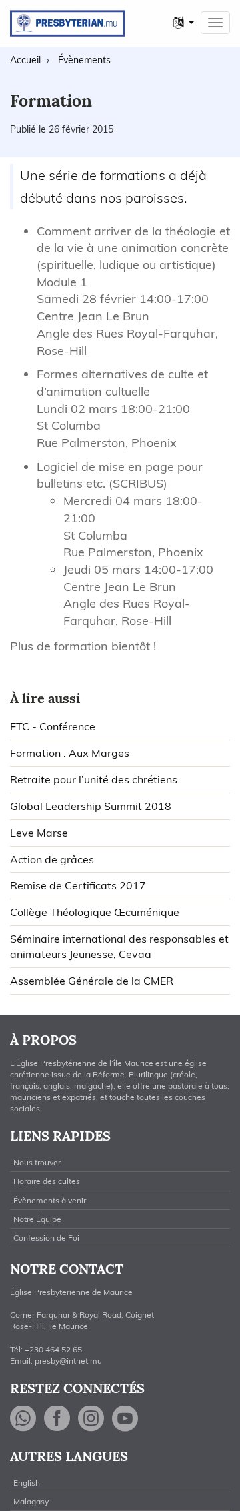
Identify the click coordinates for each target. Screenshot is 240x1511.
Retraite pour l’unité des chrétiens (93, 779)
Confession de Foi (46, 1238)
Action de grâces (52, 859)
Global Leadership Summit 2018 (90, 806)
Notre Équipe (37, 1219)
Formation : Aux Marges (69, 752)
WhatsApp (23, 1419)
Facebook (57, 1419)
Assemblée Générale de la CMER (91, 980)
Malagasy (31, 1501)
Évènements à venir (49, 1200)
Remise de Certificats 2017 (78, 885)
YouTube (125, 1419)
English (26, 1483)
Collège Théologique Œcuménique (94, 912)
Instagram (91, 1419)
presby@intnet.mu (68, 1361)
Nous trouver (37, 1162)
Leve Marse (39, 832)
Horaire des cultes (46, 1181)
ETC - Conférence (52, 726)
